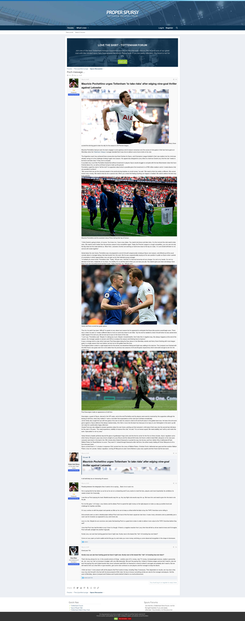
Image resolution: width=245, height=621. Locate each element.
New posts (69, 32)
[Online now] (74, 87)
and (88, 577)
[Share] (173, 79)
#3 (176, 483)
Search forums (80, 32)
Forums (70, 28)
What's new (81, 28)
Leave (129, 618)
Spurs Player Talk (77, 608)
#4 (176, 547)
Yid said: (85, 457)
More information (123, 618)
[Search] (177, 27)
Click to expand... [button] (129, 473)
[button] (88, 27)
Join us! (122, 62)
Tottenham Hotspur (100, 152)
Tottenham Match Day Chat (80, 610)
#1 (176, 79)
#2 (176, 453)
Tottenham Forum (77, 606)
